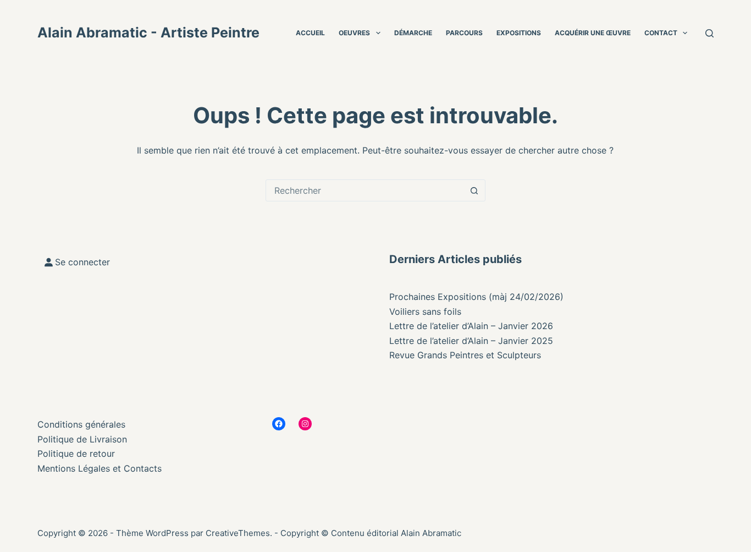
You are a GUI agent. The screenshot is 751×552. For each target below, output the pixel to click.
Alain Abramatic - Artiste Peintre (148, 32)
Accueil (310, 33)
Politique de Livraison (82, 439)
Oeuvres (354, 33)
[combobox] (365, 190)
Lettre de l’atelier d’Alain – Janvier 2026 (471, 325)
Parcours (464, 33)
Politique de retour (76, 453)
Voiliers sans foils (425, 311)
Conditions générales (81, 424)
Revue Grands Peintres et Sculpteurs (465, 354)
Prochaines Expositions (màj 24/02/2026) (476, 296)
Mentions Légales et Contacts (99, 468)
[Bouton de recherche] (474, 190)
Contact (660, 33)
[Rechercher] (709, 33)
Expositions (518, 33)
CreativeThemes (238, 533)
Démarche (413, 33)
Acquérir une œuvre (593, 33)
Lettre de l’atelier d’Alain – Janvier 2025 (471, 340)
